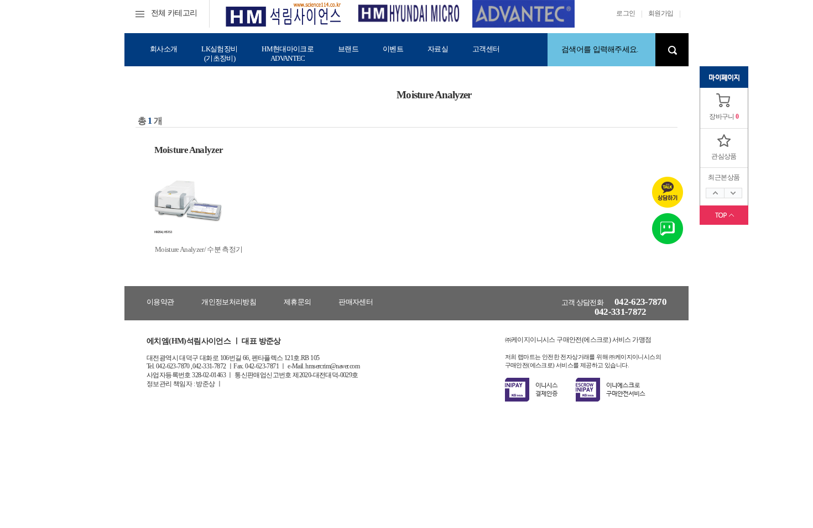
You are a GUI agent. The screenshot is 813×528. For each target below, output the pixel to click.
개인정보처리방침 (228, 302)
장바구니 (721, 116)
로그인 (625, 13)
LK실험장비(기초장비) (219, 53)
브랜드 (348, 49)
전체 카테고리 (174, 13)
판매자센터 (355, 302)
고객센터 (485, 49)
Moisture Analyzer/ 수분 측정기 (198, 249)
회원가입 (661, 13)
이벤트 (393, 49)
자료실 (438, 49)
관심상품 (724, 156)
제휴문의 (297, 302)
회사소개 (163, 49)
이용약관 (160, 302)
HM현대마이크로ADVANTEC (288, 53)
